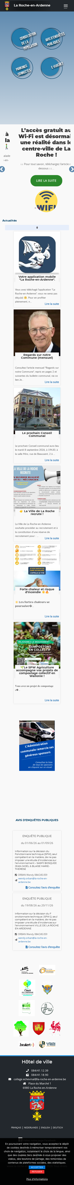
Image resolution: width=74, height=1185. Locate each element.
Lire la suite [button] (37, 181)
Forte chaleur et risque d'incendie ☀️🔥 (37, 591)
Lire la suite (52, 304)
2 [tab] (39, 208)
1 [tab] (35, 208)
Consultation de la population (28, 41)
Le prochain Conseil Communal (37, 434)
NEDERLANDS (31, 1127)
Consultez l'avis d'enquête (44, 887)
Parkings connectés (23, 70)
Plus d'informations (37, 1179)
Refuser (37, 1171)
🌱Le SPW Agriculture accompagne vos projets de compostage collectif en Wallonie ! (37, 672)
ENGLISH (45, 1127)
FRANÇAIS (16, 1127)
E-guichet (57, 65)
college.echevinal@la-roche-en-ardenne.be (40, 1079)
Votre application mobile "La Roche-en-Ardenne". (37, 278)
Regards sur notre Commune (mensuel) (37, 356)
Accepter (37, 1167)
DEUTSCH (58, 1127)
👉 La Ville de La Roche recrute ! (37, 513)
